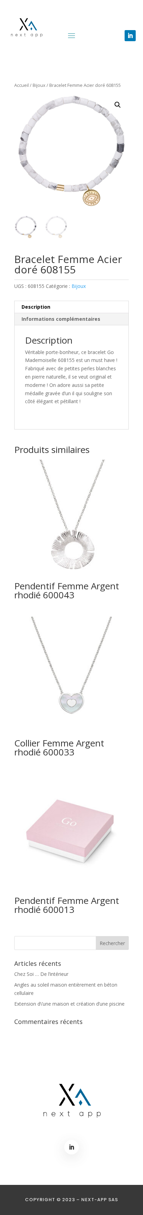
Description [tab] (36, 306)
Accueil (21, 85)
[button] (117, 105)
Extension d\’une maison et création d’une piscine (69, 1003)
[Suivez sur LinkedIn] (130, 35)
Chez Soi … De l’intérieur (41, 974)
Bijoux (39, 85)
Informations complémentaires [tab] (61, 319)
